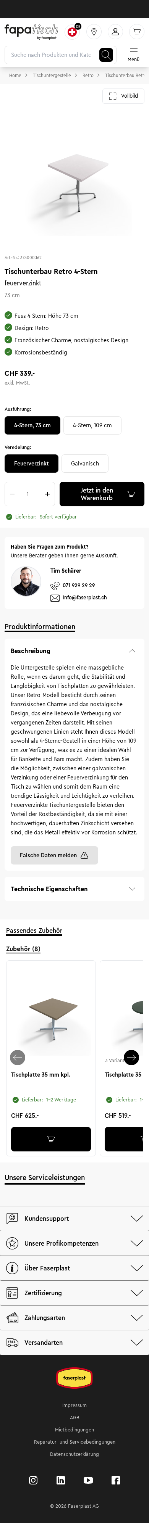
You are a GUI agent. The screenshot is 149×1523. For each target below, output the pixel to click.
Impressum (74, 1405)
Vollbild (129, 96)
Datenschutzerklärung (74, 1454)
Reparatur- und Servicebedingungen (74, 1442)
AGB (74, 1417)
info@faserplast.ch (85, 598)
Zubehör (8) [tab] (23, 948)
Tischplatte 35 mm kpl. (40, 1075)
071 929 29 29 (79, 585)
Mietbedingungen (74, 1430)
